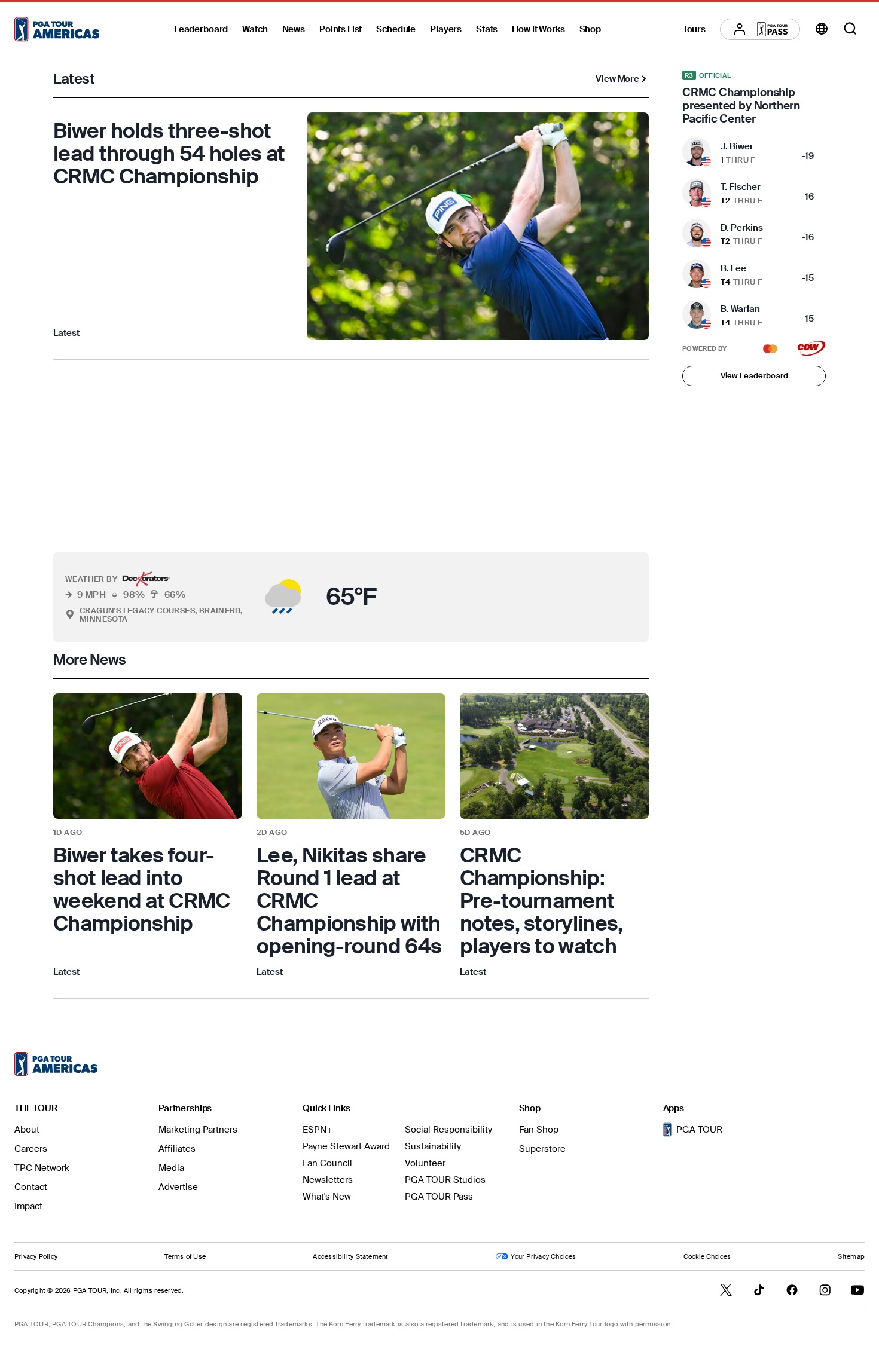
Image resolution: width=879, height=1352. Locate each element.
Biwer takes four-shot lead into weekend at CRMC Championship (141, 889)
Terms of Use (185, 1256)
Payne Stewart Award (346, 1146)
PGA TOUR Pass (439, 1197)
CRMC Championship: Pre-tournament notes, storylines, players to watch (541, 901)
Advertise (178, 1187)
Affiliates (177, 1149)
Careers (30, 1149)
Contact (30, 1187)
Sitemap (851, 1256)
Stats (487, 29)
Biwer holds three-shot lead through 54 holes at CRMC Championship (169, 153)
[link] (147, 836)
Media (171, 1168)
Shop (590, 29)
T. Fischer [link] (741, 187)
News (293, 29)
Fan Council (327, 1163)
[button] (255, 597)
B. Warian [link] (740, 309)
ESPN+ (317, 1130)
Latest (66, 333)
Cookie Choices (707, 1256)
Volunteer (425, 1163)
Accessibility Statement (350, 1256)
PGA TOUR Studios (445, 1180)
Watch (254, 29)
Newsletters (328, 1180)
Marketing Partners (197, 1130)
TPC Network (41, 1168)
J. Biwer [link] (737, 146)
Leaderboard (201, 29)
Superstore (542, 1149)
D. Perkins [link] (742, 228)
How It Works (538, 29)
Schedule (396, 29)
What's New (327, 1197)
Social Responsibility (448, 1130)
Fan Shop (538, 1130)
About (26, 1130)
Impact (28, 1206)
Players (446, 29)
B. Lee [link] (733, 268)
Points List (340, 29)
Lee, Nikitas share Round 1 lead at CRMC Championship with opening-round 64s (349, 901)
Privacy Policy (35, 1256)
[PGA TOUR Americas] (56, 29)
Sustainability (433, 1146)
